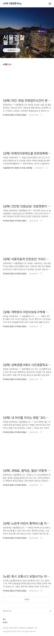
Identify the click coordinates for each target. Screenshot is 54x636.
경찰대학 (6, 620)
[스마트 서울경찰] (12, 3)
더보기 (27, 599)
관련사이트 (7, 611)
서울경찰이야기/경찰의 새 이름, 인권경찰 (17, 168)
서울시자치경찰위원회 (11, 615)
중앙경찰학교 (8, 629)
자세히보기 (12, 50)
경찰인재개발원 (9, 625)
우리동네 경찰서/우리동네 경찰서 (15, 115)
